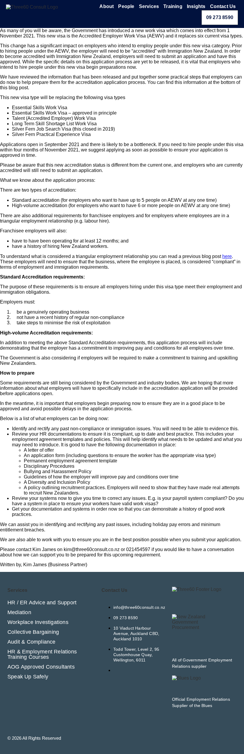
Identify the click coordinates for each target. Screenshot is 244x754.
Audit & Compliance (31, 642)
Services (149, 6)
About (106, 6)
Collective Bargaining (33, 632)
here (227, 256)
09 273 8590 (219, 17)
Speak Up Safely (27, 676)
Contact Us (223, 6)
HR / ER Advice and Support (41, 602)
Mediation (19, 612)
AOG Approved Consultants (41, 666)
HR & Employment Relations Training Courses (42, 654)
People (126, 6)
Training (172, 6)
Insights (196, 6)
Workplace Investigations (37, 622)
